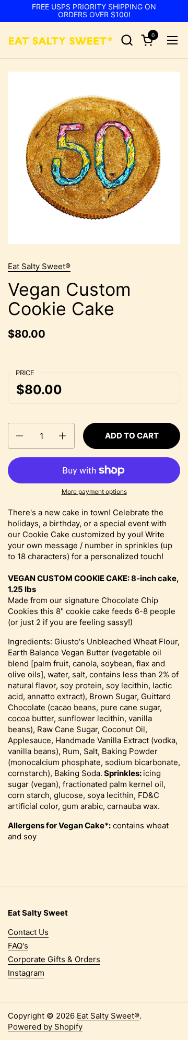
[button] (126, 40)
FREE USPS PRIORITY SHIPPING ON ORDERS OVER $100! (94, 11)
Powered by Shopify (45, 1027)
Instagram (26, 973)
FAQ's (18, 946)
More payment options (94, 491)
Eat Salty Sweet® (39, 266)
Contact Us (28, 932)
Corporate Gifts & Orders (54, 959)
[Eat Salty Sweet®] (60, 40)
